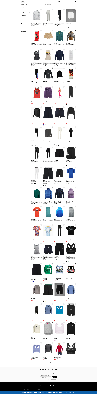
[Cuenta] (74, 1)
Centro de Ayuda (39, 385)
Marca (22, 20)
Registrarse (54, 377)
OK (73, 392)
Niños (42, 1)
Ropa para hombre (52, 373)
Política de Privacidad (26, 389)
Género (22, 9)
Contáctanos (38, 389)
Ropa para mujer (46, 373)
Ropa (23, 4)
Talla (21, 23)
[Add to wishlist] (41, 9)
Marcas (38, 1)
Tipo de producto (23, 15)
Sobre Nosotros (26, 385)
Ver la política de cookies (68, 392)
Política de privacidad (53, 379)
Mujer (29, 1)
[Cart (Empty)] (75, 1)
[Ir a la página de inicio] (23, 2)
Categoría (22, 12)
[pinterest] (53, 385)
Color (22, 26)
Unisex (21, 4)
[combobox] (64, 1)
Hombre (33, 1)
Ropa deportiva (26, 4)
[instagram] (50, 385)
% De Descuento (23, 31)
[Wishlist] (72, 1)
